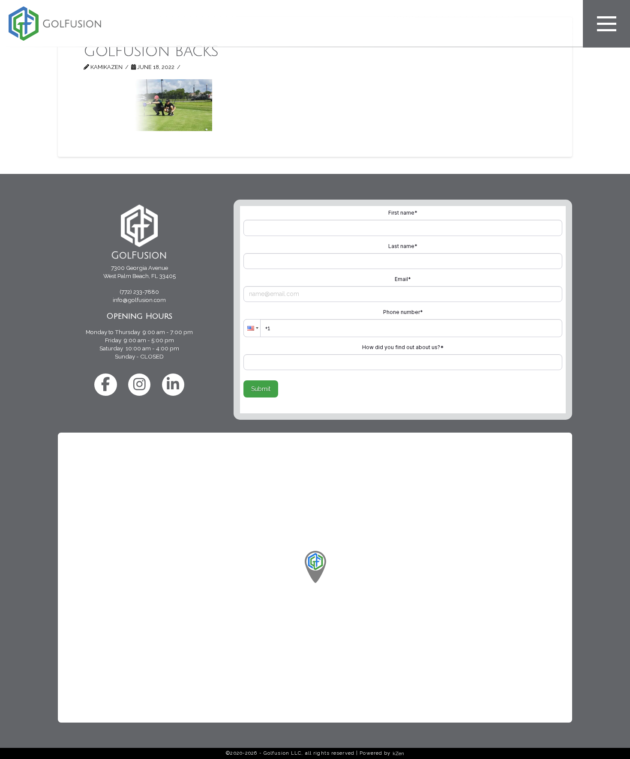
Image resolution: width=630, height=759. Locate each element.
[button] (606, 24)
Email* (403, 279)
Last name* (402, 246)
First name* (402, 212)
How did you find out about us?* (403, 347)
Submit (260, 388)
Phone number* (403, 312)
